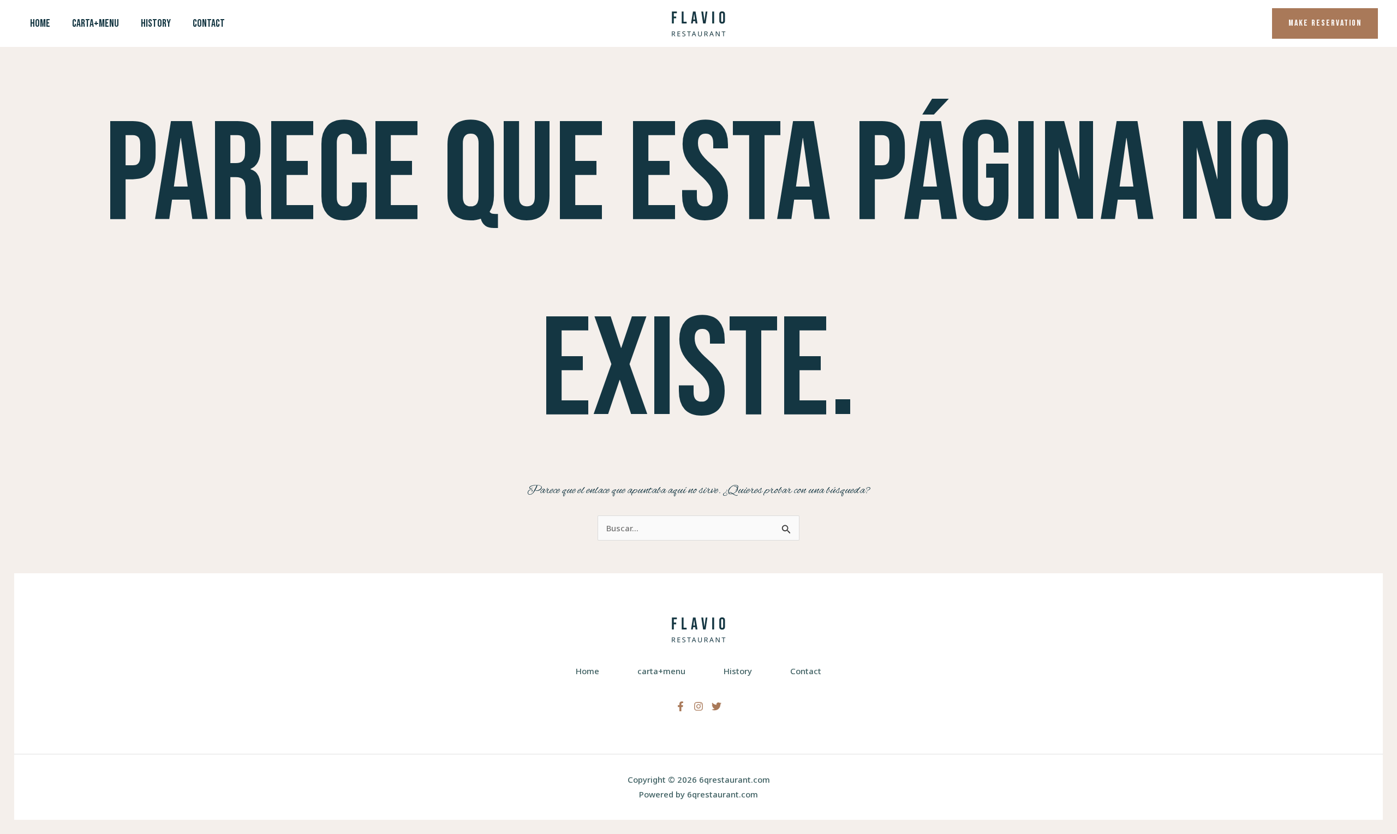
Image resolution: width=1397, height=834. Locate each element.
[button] (1325, 23)
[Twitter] (716, 706)
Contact (209, 23)
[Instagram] (698, 706)
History (156, 23)
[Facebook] (680, 706)
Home (40, 23)
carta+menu (95, 23)
